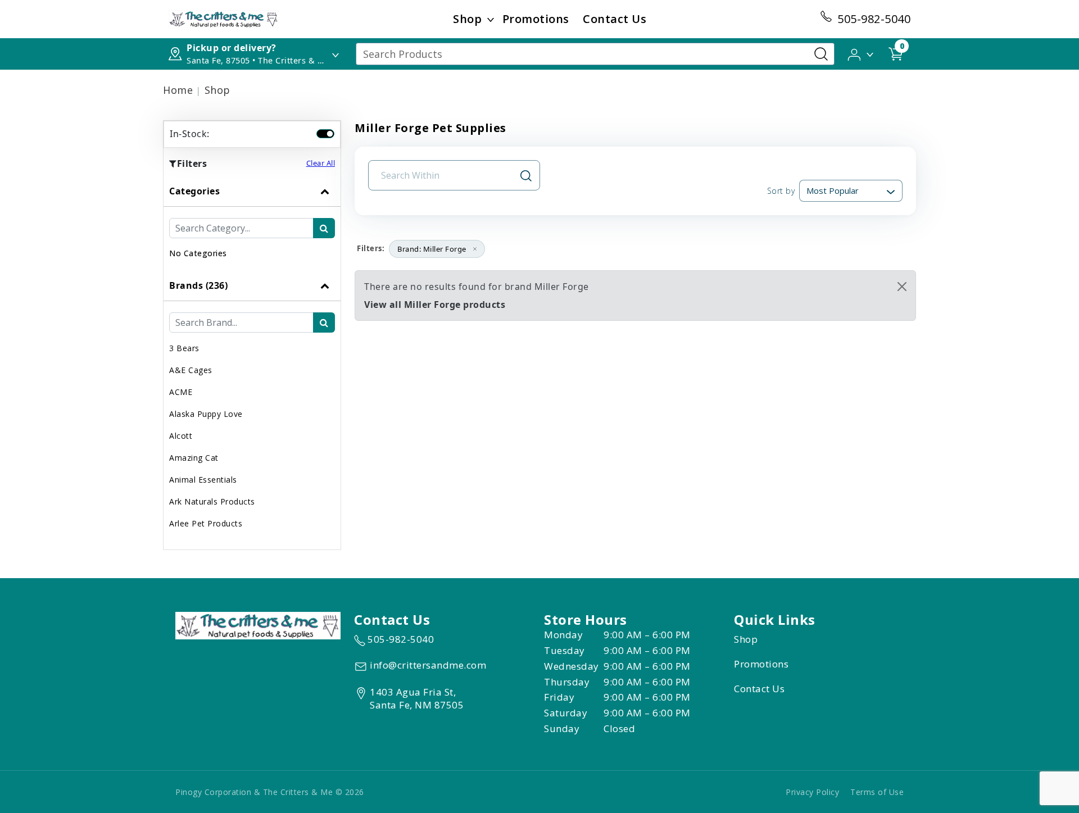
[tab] (252, 223)
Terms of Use (877, 792)
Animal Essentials (203, 479)
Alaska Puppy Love (206, 413)
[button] (861, 53)
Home (178, 90)
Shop (467, 18)
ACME (180, 392)
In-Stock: (190, 134)
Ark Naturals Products (212, 501)
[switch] (325, 133)
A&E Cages (190, 370)
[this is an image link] (258, 624)
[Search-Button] (821, 54)
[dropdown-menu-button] (490, 19)
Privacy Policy (812, 792)
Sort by (781, 190)
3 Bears (184, 348)
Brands (198, 285)
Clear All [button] (321, 163)
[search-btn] (324, 228)
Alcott (180, 435)
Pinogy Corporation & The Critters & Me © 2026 (269, 792)
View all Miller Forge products (434, 304)
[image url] (224, 18)
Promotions (535, 18)
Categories (194, 191)
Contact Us (614, 18)
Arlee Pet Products (205, 523)
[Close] (901, 286)
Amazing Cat (194, 457)
